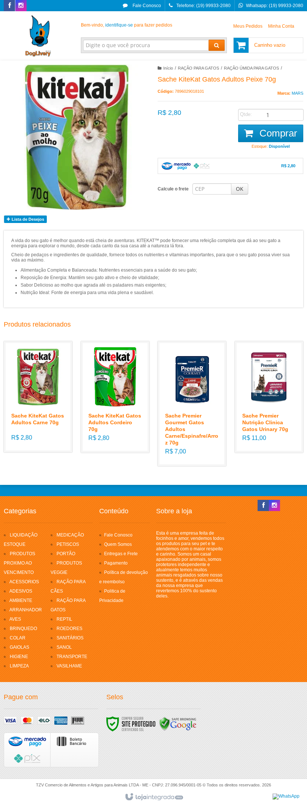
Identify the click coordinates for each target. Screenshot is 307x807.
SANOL (64, 647)
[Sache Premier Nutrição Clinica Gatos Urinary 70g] (269, 397)
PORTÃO (66, 553)
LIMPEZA (19, 666)
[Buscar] (217, 45)
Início (168, 68)
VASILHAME (69, 666)
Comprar (277, 133)
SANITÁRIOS (70, 638)
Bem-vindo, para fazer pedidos (126, 25)
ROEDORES (69, 628)
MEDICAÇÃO (70, 535)
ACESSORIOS (24, 581)
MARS (297, 93)
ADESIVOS (20, 591)
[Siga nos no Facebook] (9, 6)
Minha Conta (281, 26)
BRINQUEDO (23, 628)
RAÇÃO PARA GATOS (198, 68)
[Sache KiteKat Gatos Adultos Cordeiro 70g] (115, 397)
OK (239, 188)
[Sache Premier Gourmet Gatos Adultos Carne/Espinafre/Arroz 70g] (191, 403)
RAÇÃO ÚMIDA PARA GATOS (251, 68)
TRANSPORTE (72, 656)
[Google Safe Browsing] (178, 723)
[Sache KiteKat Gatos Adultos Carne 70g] (38, 396)
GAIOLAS (19, 647)
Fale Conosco (146, 5)
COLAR (17, 638)
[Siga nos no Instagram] (21, 6)
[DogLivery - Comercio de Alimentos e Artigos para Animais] (38, 36)
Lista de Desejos (27, 219)
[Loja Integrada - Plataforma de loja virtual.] (154, 797)
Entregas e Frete (121, 553)
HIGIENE (19, 656)
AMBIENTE (20, 600)
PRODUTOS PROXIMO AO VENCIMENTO (19, 563)
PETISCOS (68, 544)
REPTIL (64, 619)
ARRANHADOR (25, 609)
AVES (15, 619)
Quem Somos (118, 544)
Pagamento (116, 563)
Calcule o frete (173, 189)
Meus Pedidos (247, 26)
